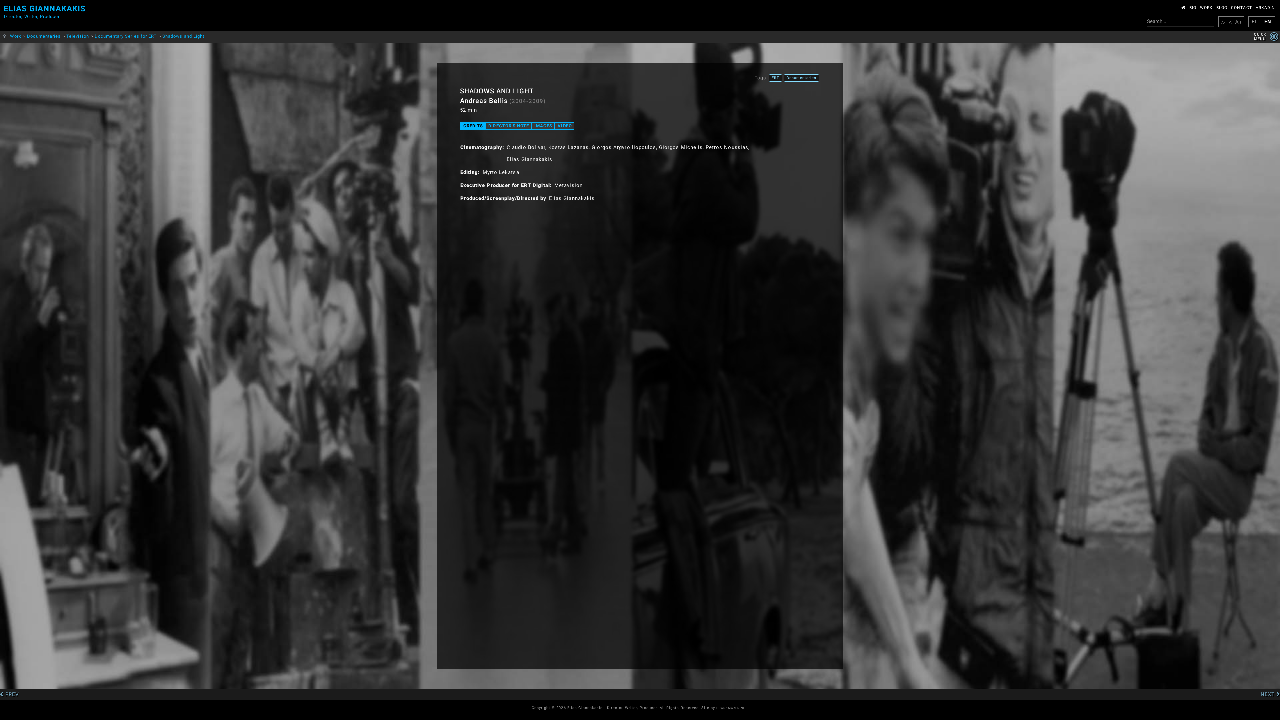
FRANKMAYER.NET (731, 708)
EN (1267, 22)
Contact (1241, 7)
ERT (775, 78)
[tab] (473, 126)
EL (1255, 22)
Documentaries (44, 36)
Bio (1192, 7)
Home (1183, 6)
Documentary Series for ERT (126, 36)
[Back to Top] (1264, 665)
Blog (1221, 7)
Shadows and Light (183, 36)
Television (77, 36)
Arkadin (1265, 7)
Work (1206, 7)
